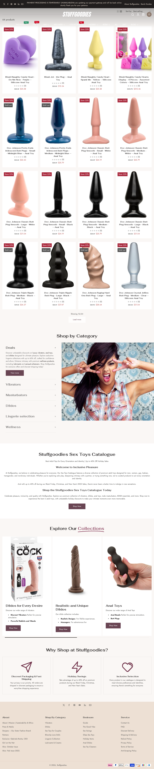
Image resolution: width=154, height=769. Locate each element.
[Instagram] (11, 4)
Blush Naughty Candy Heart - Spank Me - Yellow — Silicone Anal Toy (96, 80)
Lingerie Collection (52, 739)
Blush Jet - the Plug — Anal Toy (58, 78)
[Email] (22, 4)
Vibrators (48, 723)
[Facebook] (8, 4)
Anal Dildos (87, 743)
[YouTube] (15, 4)
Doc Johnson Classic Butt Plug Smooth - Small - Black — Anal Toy (58, 224)
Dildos (47, 727)
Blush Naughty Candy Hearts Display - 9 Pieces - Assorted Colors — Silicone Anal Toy (134, 80)
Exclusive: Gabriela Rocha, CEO (15, 739)
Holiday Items (88, 739)
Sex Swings (87, 731)
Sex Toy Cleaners (89, 747)
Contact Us (125, 723)
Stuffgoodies (62, 765)
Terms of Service (127, 747)
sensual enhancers (32, 364)
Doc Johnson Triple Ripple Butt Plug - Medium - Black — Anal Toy (20, 295)
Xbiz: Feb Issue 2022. (11, 751)
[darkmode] (149, 14)
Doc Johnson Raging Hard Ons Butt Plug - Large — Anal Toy (96, 295)
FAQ (122, 727)
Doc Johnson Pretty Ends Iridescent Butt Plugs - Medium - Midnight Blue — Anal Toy (58, 152)
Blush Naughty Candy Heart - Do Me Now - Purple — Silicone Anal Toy (20, 80)
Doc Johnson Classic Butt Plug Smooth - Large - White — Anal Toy (20, 224)
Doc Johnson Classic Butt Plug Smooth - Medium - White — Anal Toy (134, 151)
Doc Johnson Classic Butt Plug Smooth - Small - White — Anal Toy (96, 151)
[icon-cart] (143, 14)
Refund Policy (126, 739)
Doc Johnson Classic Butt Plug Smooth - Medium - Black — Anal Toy (96, 224)
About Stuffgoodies (131, 4)
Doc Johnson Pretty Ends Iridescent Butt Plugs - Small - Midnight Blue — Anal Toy (20, 151)
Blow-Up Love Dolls (52, 735)
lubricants (17, 364)
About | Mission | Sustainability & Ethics (17, 723)
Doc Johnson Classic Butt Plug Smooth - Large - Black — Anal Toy (133, 224)
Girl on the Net (8, 743)
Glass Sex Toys (88, 735)
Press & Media (8, 727)
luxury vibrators (38, 353)
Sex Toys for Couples (53, 731)
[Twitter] (4, 4)
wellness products (47, 361)
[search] (132, 14)
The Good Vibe (89, 727)
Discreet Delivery (127, 731)
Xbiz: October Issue (10, 747)
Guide (85, 723)
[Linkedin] (18, 4)
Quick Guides (146, 4)
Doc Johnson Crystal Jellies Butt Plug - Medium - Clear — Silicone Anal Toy (134, 295)
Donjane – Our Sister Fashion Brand (16, 731)
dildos (11, 355)
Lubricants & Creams (53, 743)
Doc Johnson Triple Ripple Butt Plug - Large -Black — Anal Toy (58, 295)
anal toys (49, 353)
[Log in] (138, 14)
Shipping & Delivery (129, 735)
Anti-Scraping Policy (128, 751)
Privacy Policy (126, 743)
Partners (5, 735)
